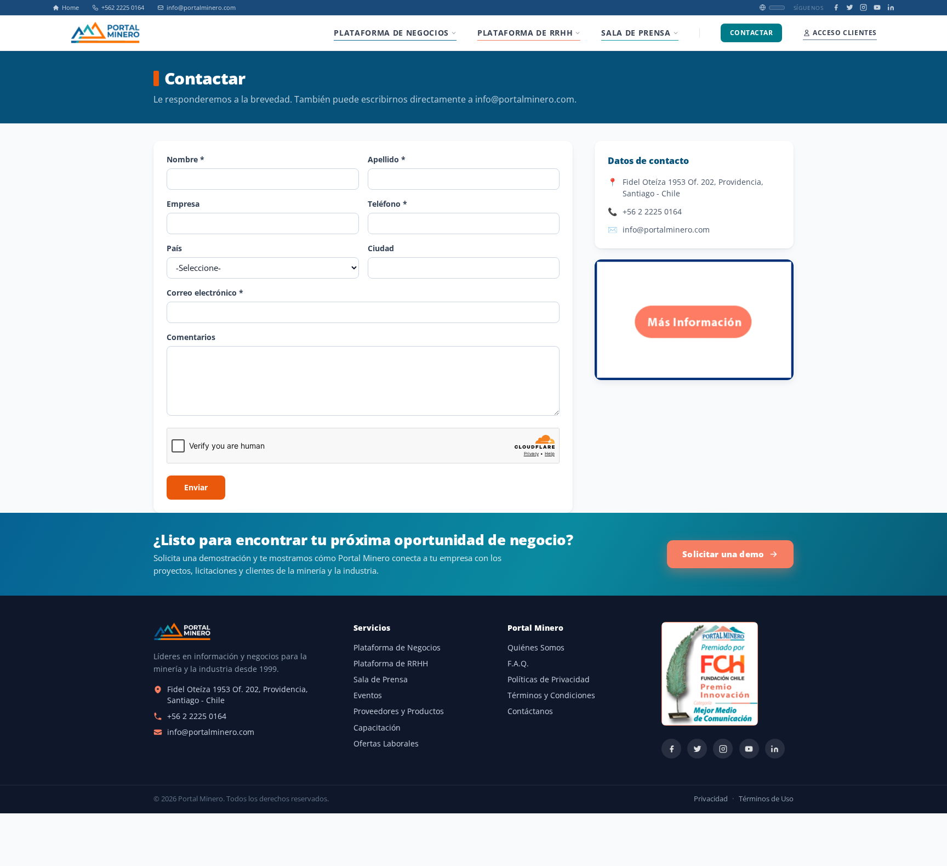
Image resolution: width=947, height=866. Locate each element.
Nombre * (185, 159)
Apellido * (387, 159)
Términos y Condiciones (551, 695)
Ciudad (381, 248)
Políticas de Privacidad (548, 679)
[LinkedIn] (890, 7)
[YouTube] (877, 7)
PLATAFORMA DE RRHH (525, 33)
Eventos (367, 695)
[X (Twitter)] (849, 7)
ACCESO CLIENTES (845, 32)
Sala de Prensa (380, 679)
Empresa (183, 204)
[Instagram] (863, 7)
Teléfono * (387, 204)
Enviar (196, 487)
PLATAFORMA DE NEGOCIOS (391, 33)
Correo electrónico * (205, 292)
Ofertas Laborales (386, 744)
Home (70, 7)
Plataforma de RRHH (390, 664)
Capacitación (377, 728)
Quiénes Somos (535, 648)
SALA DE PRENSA (635, 33)
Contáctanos (530, 711)
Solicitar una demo (723, 553)
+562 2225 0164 (122, 7)
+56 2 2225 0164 (652, 211)
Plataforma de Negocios (397, 648)
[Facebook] (836, 7)
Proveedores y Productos (398, 711)
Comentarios (191, 337)
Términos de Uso (766, 798)
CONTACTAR (751, 32)
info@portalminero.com (201, 7)
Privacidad (711, 798)
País (174, 248)
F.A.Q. (518, 664)
